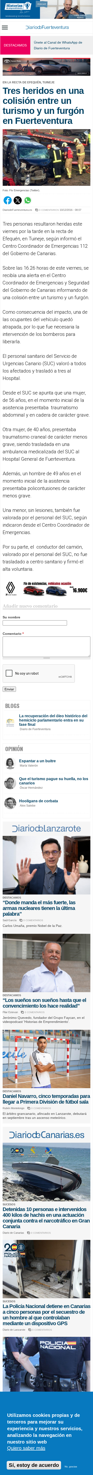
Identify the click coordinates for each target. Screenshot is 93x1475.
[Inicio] (47, 27)
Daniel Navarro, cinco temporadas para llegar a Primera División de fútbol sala (46, 1099)
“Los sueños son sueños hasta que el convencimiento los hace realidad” (44, 1003)
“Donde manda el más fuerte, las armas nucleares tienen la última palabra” (39, 908)
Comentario (13, 634)
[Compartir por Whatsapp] (28, 203)
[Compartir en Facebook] (8, 203)
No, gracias (71, 1466)
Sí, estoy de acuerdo (34, 1465)
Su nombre (11, 617)
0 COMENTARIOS (49, 210)
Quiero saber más (26, 1448)
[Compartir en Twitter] (18, 203)
